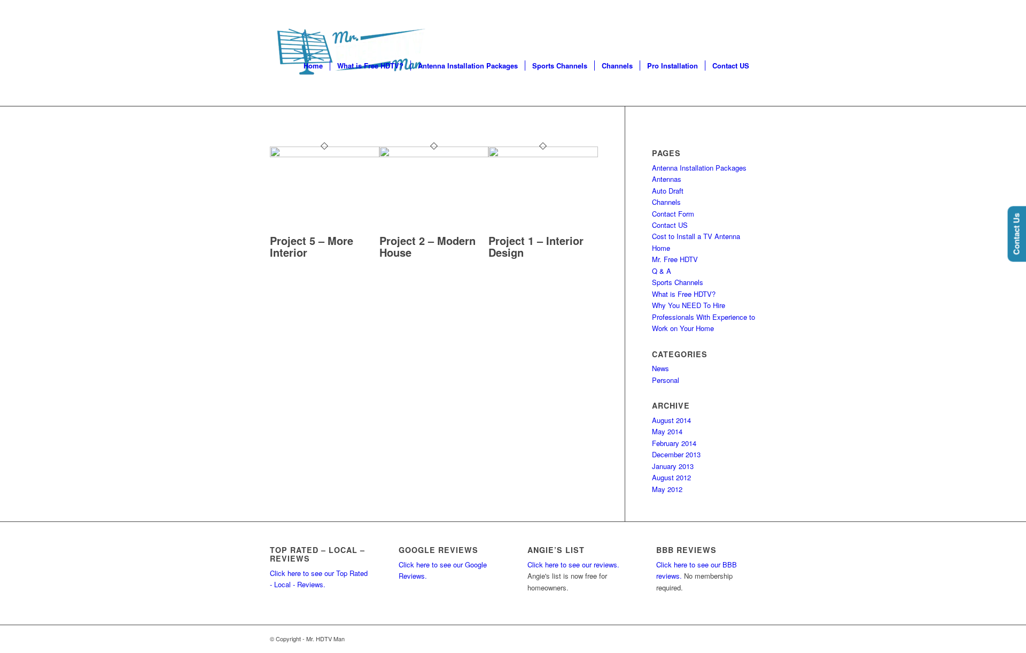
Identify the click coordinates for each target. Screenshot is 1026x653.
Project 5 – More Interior (311, 246)
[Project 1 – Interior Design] (543, 154)
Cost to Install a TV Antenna (696, 236)
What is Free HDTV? (684, 294)
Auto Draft (667, 191)
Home (661, 248)
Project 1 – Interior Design (536, 246)
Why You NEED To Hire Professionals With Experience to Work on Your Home (703, 316)
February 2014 (674, 443)
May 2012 (667, 489)
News (660, 368)
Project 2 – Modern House (427, 246)
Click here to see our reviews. (573, 564)
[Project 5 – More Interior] (324, 154)
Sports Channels (677, 282)
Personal (665, 380)
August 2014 (671, 420)
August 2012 (671, 477)
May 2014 (667, 431)
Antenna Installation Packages (699, 168)
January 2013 (673, 466)
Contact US (670, 225)
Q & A (661, 271)
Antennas (666, 179)
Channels (666, 202)
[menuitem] (313, 66)
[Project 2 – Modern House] (434, 154)
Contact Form (673, 214)
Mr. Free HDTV (675, 259)
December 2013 (676, 454)
